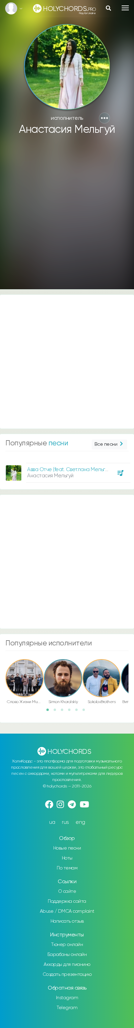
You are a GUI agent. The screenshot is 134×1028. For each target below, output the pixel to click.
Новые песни (67, 848)
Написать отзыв (67, 921)
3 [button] (64, 712)
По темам (67, 868)
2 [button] (57, 712)
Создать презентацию (67, 974)
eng (80, 822)
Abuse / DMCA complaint (67, 911)
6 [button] (85, 712)
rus (65, 822)
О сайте (67, 891)
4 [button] (71, 712)
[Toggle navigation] (125, 8)
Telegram (67, 1007)
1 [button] (49, 712)
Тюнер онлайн (67, 944)
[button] (104, 118)
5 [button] (78, 712)
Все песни (106, 444)
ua (52, 822)
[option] (67, 470)
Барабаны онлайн (67, 954)
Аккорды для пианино (67, 964)
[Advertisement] (67, 215)
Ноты (67, 858)
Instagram (67, 997)
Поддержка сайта (67, 901)
